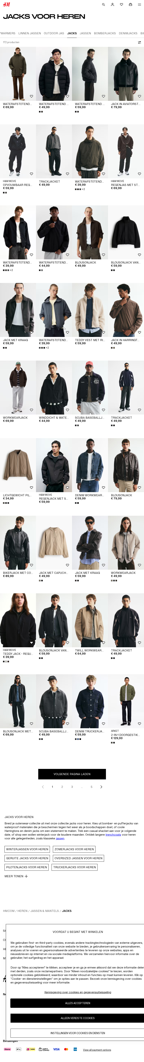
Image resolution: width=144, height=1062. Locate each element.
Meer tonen (13, 876)
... (82, 786)
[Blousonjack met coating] (18, 701)
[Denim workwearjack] (90, 465)
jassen (60, 838)
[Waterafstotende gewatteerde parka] (18, 74)
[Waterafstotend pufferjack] (90, 74)
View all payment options (97, 1050)
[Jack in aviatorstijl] (126, 74)
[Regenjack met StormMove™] (54, 465)
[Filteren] (138, 42)
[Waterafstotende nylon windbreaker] (90, 151)
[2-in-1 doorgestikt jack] (126, 701)
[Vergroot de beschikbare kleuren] (41, 111)
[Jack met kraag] (18, 310)
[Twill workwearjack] (90, 620)
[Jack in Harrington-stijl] (126, 310)
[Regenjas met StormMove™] (126, 151)
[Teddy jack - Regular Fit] (18, 620)
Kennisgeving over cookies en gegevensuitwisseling (77, 992)
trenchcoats (113, 834)
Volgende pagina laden (72, 774)
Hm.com (8, 910)
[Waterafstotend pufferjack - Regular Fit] (54, 74)
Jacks (66, 910)
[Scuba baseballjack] (90, 388)
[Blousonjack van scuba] (126, 232)
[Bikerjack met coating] (18, 543)
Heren (22, 910)
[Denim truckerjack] (90, 701)
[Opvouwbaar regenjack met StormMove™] (18, 151)
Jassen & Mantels (44, 910)
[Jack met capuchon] (54, 543)
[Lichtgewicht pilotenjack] (18, 465)
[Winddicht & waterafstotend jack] (54, 388)
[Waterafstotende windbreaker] (54, 232)
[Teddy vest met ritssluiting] (90, 310)
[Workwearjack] (18, 388)
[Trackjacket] (54, 151)
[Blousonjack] (90, 232)
